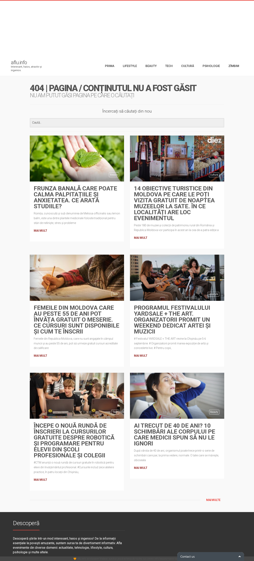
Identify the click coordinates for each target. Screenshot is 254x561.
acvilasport (93, 558)
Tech (115, 294)
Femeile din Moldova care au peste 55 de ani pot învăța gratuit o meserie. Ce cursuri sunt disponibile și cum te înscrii (76, 319)
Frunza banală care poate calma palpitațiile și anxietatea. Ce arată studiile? (75, 197)
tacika (139, 558)
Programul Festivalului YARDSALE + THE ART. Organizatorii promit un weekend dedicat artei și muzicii (172, 319)
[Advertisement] (127, 28)
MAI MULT (40, 230)
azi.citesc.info (151, 558)
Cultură (214, 174)
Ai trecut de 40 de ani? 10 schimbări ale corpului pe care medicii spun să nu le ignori (174, 434)
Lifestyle (213, 294)
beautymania (167, 558)
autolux (113, 558)
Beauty (114, 174)
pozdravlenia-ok (126, 558)
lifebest (104, 558)
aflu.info (81, 558)
